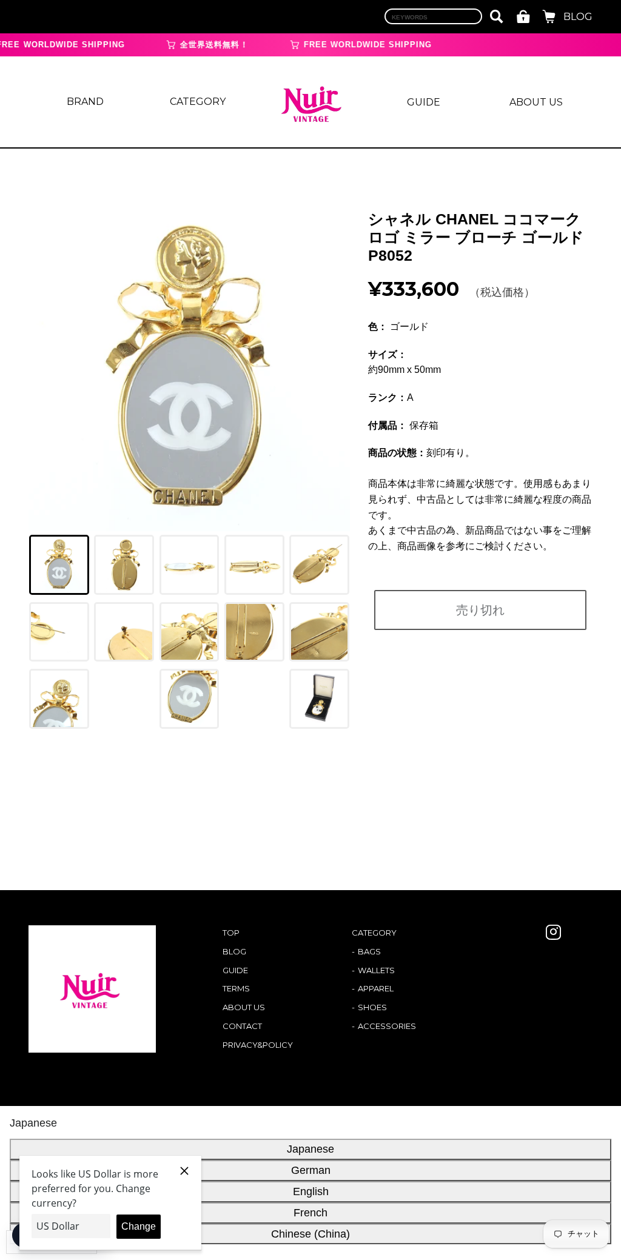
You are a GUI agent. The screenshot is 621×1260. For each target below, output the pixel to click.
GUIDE (423, 102)
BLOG (577, 16)
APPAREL (376, 988)
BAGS (369, 951)
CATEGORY (198, 101)
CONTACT (242, 1026)
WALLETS (376, 970)
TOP (231, 932)
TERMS (236, 988)
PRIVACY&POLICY (258, 1045)
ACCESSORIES (387, 1026)
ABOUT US (536, 102)
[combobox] (433, 16)
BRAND (85, 101)
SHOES (372, 1007)
